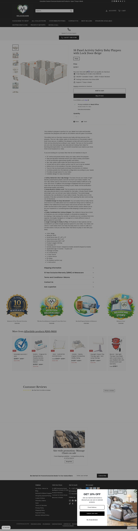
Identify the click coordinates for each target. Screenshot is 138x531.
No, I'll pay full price (92, 519)
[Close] (135, 491)
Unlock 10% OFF (92, 513)
